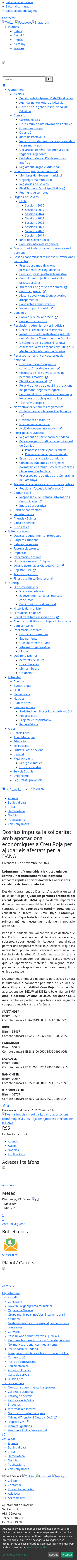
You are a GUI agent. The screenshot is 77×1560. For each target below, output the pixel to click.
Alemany (19, 44)
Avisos (12, 1146)
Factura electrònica (21, 1400)
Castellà (19, 35)
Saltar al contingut (18, 6)
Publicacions (16, 820)
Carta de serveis (19, 1375)
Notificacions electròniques (26, 1413)
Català (18, 31)
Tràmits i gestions (20, 1426)
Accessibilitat (16, 1498)
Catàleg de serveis (20, 1396)
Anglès (18, 40)
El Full (12, 807)
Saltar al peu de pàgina (21, 11)
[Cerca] (49, 79)
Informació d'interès (22, 1409)
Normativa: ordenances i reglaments (32, 1345)
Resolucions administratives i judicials (33, 1336)
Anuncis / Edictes (19, 1370)
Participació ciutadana (23, 1349)
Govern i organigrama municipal (30, 1306)
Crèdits (13, 1481)
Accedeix (8, 1185)
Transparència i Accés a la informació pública (38, 1353)
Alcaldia (13, 1297)
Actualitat (16, 789)
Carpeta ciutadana (20, 1392)
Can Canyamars (18, 824)
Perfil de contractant (22, 1362)
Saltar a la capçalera (19, 2)
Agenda (13, 798)
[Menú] (4, 85)
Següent (19, 1224)
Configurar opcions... (15, 1554)
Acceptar (67, 1554)
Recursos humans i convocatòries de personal (39, 1340)
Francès (19, 48)
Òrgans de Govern (20, 1310)
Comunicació (16, 1357)
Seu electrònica (18, 1366)
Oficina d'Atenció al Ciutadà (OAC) (30, 1417)
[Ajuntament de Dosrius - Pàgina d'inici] (24, 68)
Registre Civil (16, 1422)
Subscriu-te (10, 1255)
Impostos (14, 1405)
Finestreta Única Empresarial (27, 1430)
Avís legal (14, 1494)
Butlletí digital (17, 802)
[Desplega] (26, 789)
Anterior (7, 1224)
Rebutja (53, 1554)
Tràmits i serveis (13, 1383)
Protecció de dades (21, 1489)
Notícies (38, 789)
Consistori (15, 1302)
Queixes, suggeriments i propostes (31, 1387)
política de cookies (37, 1547)
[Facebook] (23, 22)
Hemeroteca (16, 811)
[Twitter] (8, 22)
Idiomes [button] (13, 27)
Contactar (9, 18)
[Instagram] (40, 22)
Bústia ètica (15, 1379)
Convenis (14, 1332)
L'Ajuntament (11, 1293)
